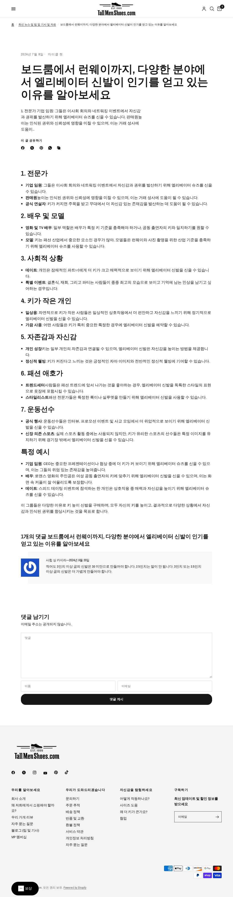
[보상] (25, 888)
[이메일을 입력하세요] (217, 816)
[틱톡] (70, 772)
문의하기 (72, 798)
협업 (123, 818)
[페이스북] (23, 148)
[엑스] (33, 148)
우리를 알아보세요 (26, 789)
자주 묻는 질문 (22, 823)
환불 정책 (73, 824)
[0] (219, 9)
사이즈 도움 (129, 805)
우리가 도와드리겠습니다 (85, 789)
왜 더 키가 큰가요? (133, 811)
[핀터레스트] (42, 148)
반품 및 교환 (75, 818)
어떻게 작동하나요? (134, 798)
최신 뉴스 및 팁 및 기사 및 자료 (37, 24)
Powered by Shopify (74, 888)
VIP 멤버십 (19, 837)
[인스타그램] (38, 773)
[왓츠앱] (51, 148)
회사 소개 (18, 798)
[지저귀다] (27, 773)
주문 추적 (73, 805)
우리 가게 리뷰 (22, 817)
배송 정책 (73, 811)
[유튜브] (48, 773)
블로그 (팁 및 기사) (25, 830)
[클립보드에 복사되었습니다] (59, 148)
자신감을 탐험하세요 (136, 789)
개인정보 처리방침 (80, 838)
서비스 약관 (75, 831)
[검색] (212, 9)
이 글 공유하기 (31, 140)
